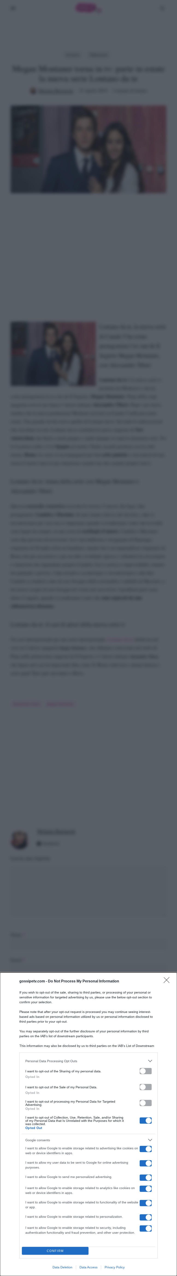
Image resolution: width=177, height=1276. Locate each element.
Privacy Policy (115, 1267)
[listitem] (88, 1060)
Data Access (88, 1267)
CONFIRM (55, 1251)
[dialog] (88, 1124)
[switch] (146, 1071)
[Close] (168, 981)
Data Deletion (62, 1267)
